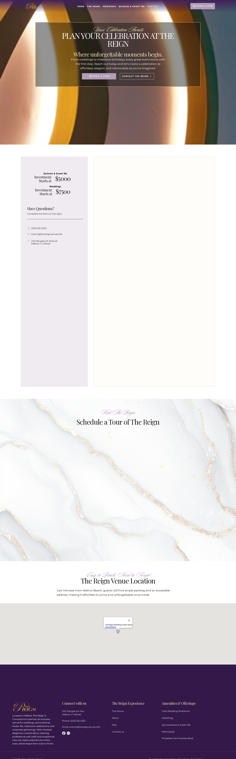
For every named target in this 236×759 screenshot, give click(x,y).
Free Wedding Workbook (176, 711)
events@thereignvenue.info (46, 234)
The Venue (118, 711)
